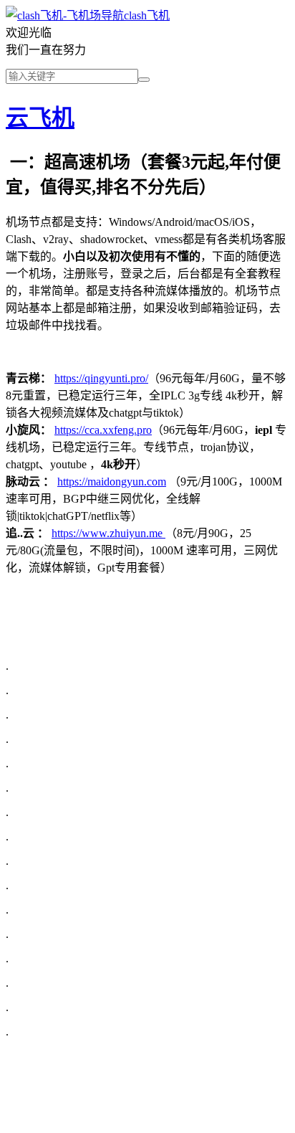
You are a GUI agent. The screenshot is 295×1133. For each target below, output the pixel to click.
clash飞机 (147, 15)
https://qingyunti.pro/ (101, 378)
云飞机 (40, 118)
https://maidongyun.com (111, 481)
